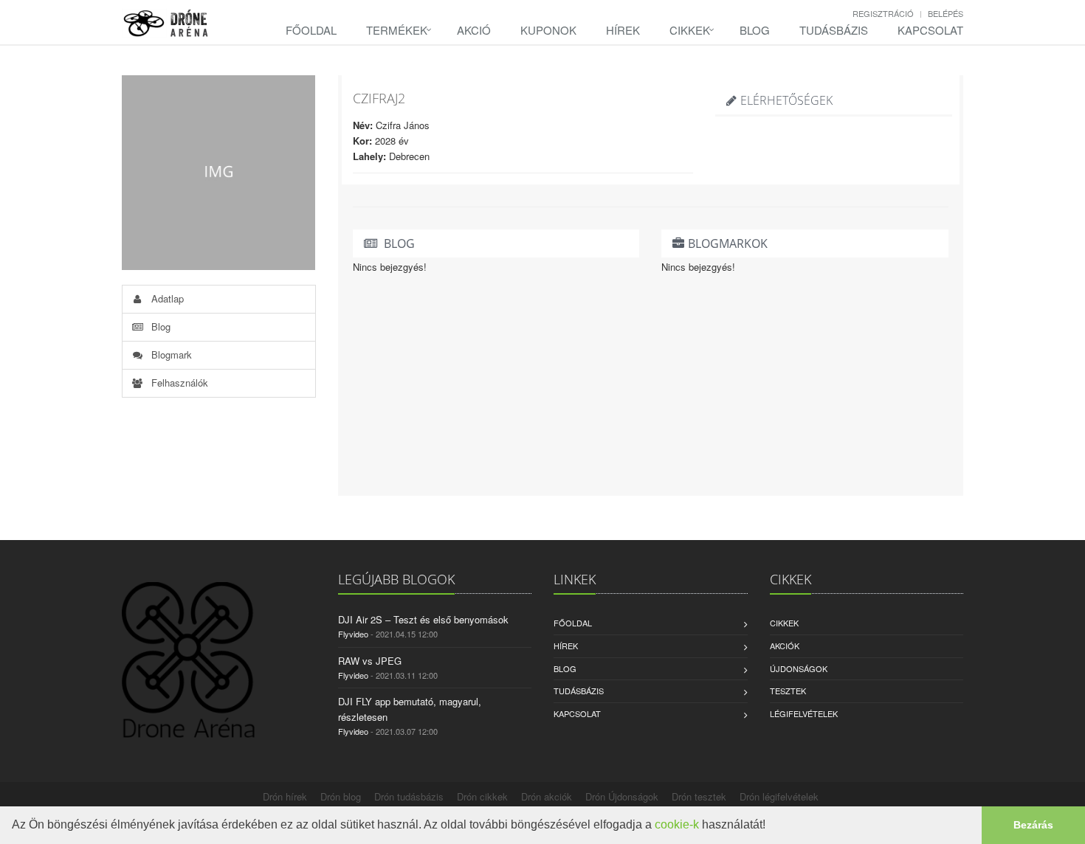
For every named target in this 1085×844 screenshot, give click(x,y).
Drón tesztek (699, 796)
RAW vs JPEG (370, 661)
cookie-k (677, 824)
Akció (474, 30)
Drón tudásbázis (409, 796)
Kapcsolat (930, 30)
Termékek (396, 30)
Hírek (623, 30)
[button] (770, 826)
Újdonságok (798, 668)
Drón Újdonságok (621, 796)
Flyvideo (353, 634)
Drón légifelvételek (779, 796)
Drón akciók (546, 796)
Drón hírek (285, 796)
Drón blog (340, 796)
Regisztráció (883, 13)
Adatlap (166, 298)
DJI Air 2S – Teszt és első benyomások (423, 619)
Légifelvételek (804, 713)
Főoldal (311, 30)
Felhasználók (178, 383)
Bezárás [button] (1033, 825)
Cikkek (689, 30)
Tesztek (788, 690)
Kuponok (548, 30)
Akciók (784, 645)
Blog (755, 30)
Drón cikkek (482, 796)
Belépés (945, 13)
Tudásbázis (833, 30)
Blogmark (170, 354)
